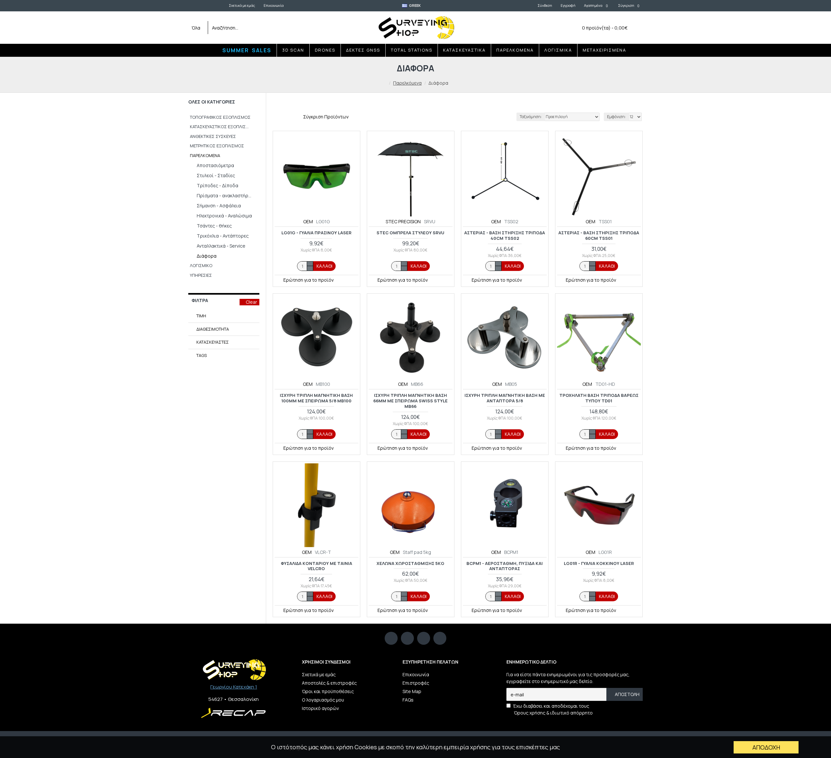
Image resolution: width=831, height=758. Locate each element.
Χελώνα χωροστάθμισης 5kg (410, 563)
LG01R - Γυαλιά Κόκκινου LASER (599, 563)
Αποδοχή (766, 747)
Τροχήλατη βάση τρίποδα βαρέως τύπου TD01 (599, 398)
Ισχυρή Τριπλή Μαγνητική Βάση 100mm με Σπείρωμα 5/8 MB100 (316, 398)
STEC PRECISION (403, 221)
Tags (201, 355)
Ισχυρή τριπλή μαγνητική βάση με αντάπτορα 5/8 (505, 398)
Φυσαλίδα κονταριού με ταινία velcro (316, 566)
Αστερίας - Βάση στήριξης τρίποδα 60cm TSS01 (598, 235)
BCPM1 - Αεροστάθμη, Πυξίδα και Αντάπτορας (504, 566)
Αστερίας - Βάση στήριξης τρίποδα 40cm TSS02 (504, 235)
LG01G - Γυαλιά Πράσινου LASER (316, 233)
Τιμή (201, 316)
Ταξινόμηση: (531, 116)
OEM (308, 221)
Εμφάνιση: (616, 116)
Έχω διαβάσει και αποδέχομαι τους (553, 709)
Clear (251, 302)
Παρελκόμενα (407, 83)
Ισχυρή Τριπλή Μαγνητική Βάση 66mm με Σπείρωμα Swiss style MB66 (410, 401)
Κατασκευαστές (212, 342)
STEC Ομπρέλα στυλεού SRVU (410, 233)
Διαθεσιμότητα (212, 329)
